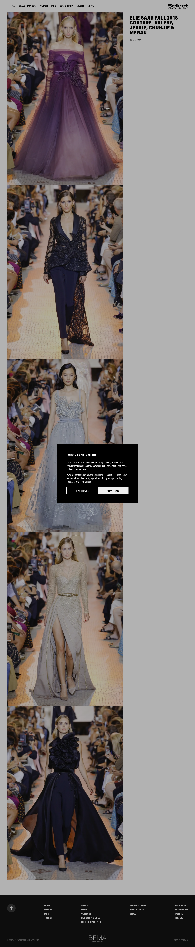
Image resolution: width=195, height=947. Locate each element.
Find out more (82, 490)
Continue (113, 490)
